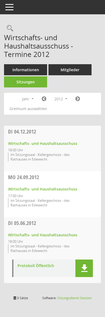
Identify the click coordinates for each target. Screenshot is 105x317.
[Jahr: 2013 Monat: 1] (77, 99)
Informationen (25, 69)
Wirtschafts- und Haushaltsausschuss (42, 143)
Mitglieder (70, 69)
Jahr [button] (26, 98)
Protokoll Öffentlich (36, 266)
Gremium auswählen (28, 108)
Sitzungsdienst (74, 298)
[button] (84, 268)
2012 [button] (59, 98)
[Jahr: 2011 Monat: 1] (44, 99)
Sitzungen (25, 81)
